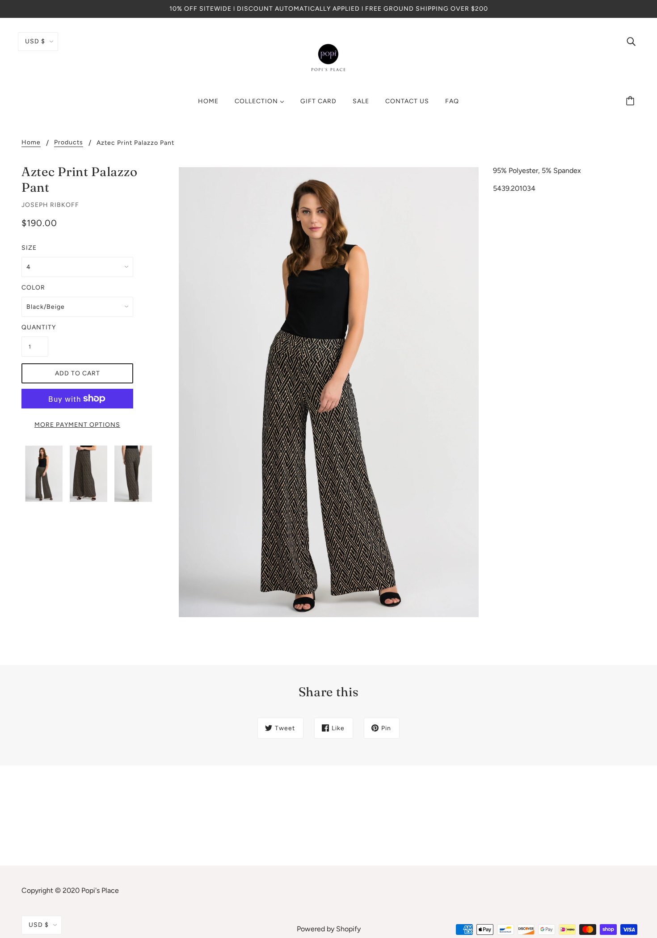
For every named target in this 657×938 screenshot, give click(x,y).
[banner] (328, 57)
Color (33, 287)
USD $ (35, 41)
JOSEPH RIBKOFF (50, 205)
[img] (631, 41)
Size (29, 248)
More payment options (77, 425)
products (68, 142)
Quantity (34, 327)
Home (31, 142)
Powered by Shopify (329, 929)
